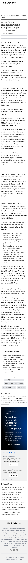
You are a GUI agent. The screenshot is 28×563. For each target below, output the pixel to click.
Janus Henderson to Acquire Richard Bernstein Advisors (11, 493)
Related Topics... (13, 377)
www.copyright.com (13, 398)
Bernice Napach (11, 30)
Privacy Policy (18, 559)
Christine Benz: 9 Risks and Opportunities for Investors (11, 513)
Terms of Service (10, 559)
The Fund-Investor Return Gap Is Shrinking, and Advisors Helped (13, 488)
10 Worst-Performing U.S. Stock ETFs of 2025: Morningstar (12, 498)
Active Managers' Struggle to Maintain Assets (12, 111)
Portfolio (5, 15)
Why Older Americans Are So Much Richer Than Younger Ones (13, 508)
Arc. (13, 557)
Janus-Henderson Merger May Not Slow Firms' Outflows (12, 63)
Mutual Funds (15, 15)
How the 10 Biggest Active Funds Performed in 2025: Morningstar (13, 503)
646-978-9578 (5, 541)
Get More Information (14, 444)
